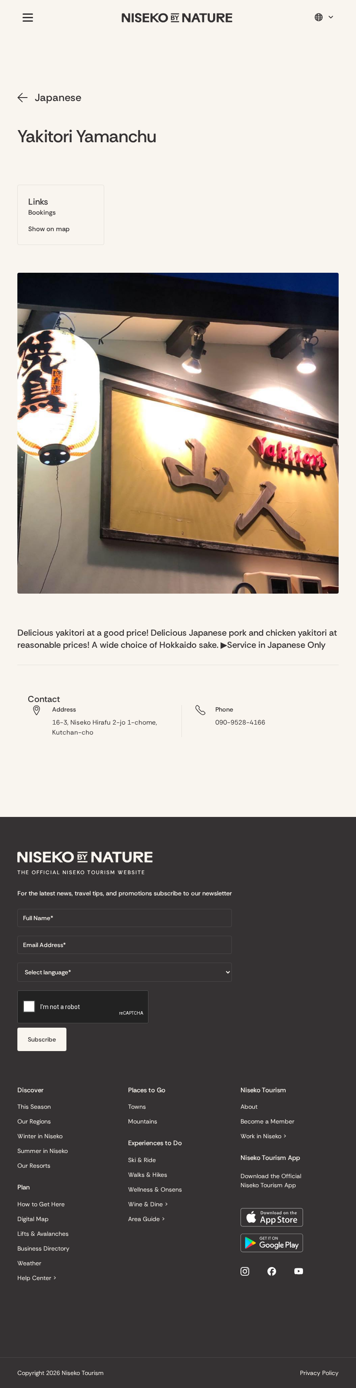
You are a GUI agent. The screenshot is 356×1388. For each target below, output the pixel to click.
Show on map (48, 229)
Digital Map (33, 1219)
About (249, 1107)
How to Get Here (41, 1204)
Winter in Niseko (40, 1136)
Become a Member (267, 1121)
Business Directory (43, 1248)
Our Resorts (33, 1166)
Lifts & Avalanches (43, 1234)
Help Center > (36, 1278)
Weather (29, 1263)
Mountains (142, 1121)
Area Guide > (146, 1219)
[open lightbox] (178, 433)
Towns (137, 1107)
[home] (177, 18)
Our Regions (34, 1121)
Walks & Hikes (147, 1175)
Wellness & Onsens (155, 1189)
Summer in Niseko (42, 1151)
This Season (34, 1107)
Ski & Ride (142, 1160)
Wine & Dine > (148, 1204)
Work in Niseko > (264, 1136)
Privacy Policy (319, 1373)
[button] (26, 17)
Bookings (42, 212)
